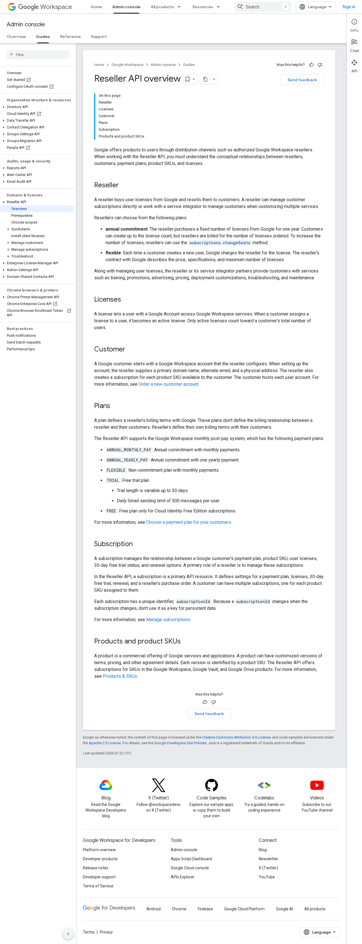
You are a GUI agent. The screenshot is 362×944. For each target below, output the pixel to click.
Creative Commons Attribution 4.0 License (236, 737)
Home (96, 6)
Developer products (100, 859)
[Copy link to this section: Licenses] (126, 300)
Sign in (348, 7)
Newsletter (268, 859)
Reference (70, 36)
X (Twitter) (268, 868)
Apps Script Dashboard (191, 859)
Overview (16, 36)
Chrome (179, 909)
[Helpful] (311, 65)
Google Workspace (127, 65)
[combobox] (262, 7)
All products (162, 6)
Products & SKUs (120, 676)
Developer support (99, 877)
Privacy (106, 932)
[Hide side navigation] (68, 933)
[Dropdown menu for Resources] (220, 7)
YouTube (267, 877)
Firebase (205, 909)
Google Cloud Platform (244, 909)
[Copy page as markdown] (205, 79)
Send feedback (302, 79)
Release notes (95, 868)
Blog (263, 850)
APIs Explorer (183, 877)
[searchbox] (38, 54)
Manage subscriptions (168, 619)
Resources (203, 6)
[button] (37, 107)
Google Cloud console (190, 868)
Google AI (284, 909)
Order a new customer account (169, 384)
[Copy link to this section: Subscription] (138, 544)
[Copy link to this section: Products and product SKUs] (186, 641)
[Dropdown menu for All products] (181, 7)
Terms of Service (98, 886)
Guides (43, 36)
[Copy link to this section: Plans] (116, 406)
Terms (88, 932)
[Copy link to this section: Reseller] (124, 185)
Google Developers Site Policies (180, 743)
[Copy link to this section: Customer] (131, 349)
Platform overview (99, 850)
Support (99, 36)
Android (153, 909)
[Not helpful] (320, 65)
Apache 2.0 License (105, 743)
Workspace (56, 7)
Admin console (126, 6)
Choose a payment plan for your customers (188, 522)
